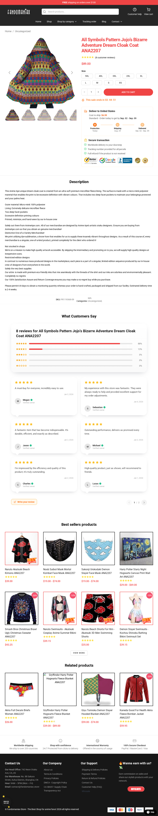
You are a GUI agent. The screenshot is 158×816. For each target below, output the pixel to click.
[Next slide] (72, 72)
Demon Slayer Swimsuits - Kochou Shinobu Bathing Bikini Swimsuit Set (134, 633)
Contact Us (87, 782)
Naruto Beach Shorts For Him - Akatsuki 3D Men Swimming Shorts (97, 633)
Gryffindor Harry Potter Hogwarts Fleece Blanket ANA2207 (56, 714)
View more (79, 653)
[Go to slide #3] (44, 115)
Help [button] (152, 812)
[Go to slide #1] (12, 115)
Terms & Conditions (53, 774)
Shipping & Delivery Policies (95, 769)
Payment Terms (89, 774)
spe (89, 298)
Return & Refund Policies (93, 778)
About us (48, 769)
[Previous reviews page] (129, 502)
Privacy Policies (51, 778)
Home (8, 31)
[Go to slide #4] (60, 115)
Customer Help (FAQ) (92, 787)
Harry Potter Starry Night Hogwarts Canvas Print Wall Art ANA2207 (135, 573)
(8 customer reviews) (105, 57)
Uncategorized (23, 31)
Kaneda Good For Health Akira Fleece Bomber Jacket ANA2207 (136, 714)
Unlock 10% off (6, 802)
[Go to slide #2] (28, 115)
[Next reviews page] (144, 502)
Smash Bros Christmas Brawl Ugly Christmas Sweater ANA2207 (21, 633)
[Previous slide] (9, 72)
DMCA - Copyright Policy (55, 782)
